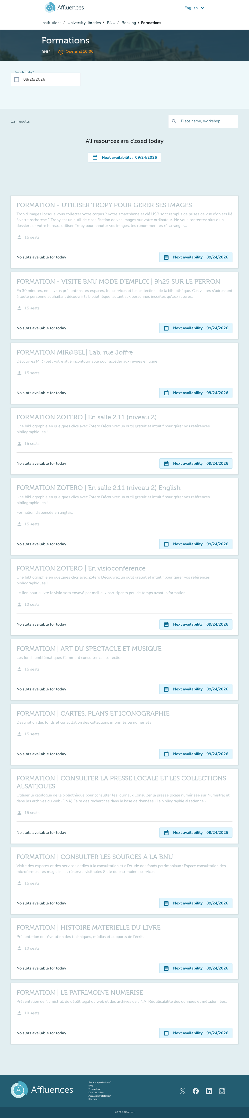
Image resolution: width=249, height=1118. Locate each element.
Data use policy (96, 1092)
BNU (111, 22)
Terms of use (95, 1089)
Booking (128, 22)
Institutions (52, 22)
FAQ (91, 1085)
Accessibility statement (100, 1095)
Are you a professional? (105, 1082)
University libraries (84, 22)
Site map (93, 1099)
